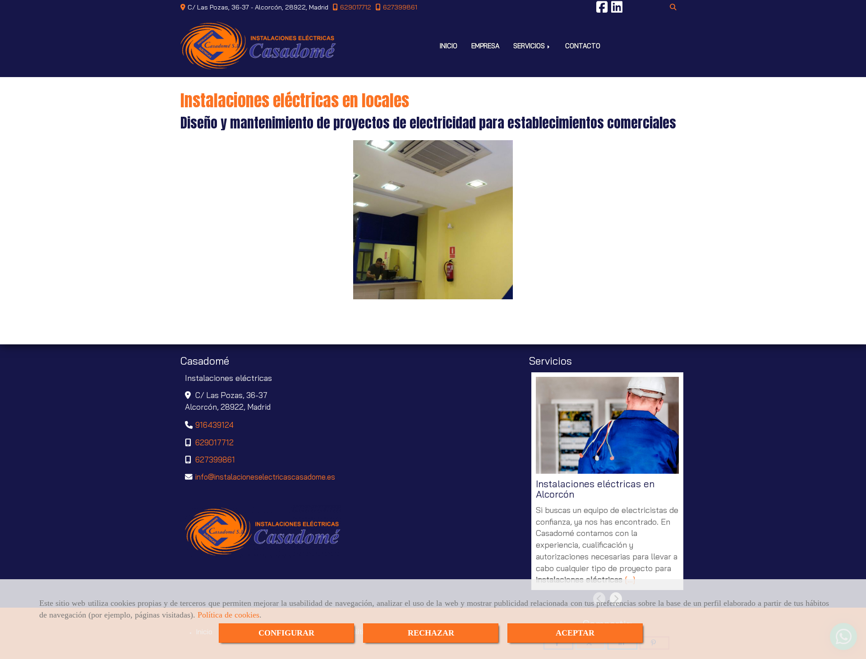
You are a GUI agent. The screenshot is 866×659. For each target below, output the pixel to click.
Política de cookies (228, 614)
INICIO (448, 45)
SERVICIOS (530, 45)
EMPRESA (485, 45)
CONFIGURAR (286, 632)
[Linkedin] (616, 9)
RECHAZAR (431, 632)
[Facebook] (602, 9)
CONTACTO (582, 45)
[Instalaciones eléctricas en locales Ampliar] (432, 219)
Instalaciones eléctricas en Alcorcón (595, 489)
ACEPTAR (575, 632)
